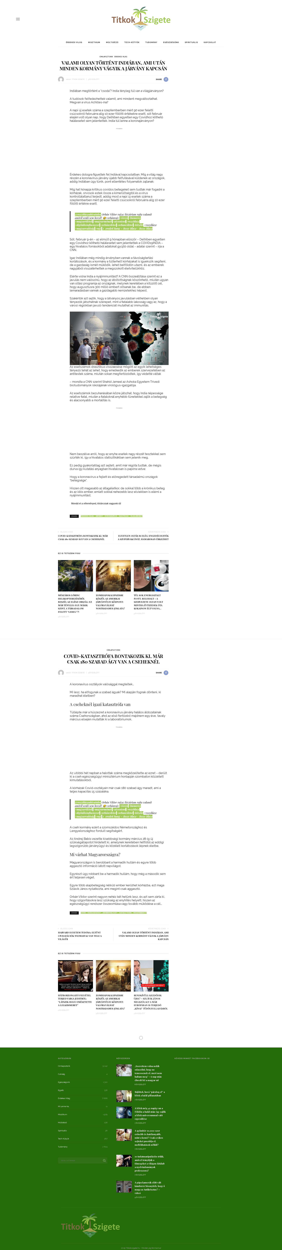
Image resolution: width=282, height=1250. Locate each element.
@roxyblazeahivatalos (88, 214)
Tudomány (151, 42)
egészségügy (94, 913)
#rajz (98, 228)
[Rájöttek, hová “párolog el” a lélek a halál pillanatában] (124, 1096)
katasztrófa (125, 913)
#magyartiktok (84, 221)
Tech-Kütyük (131, 42)
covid (83, 913)
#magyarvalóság (84, 228)
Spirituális (191, 42)
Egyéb (61, 1090)
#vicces (123, 218)
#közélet (138, 225)
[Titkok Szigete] (90, 1225)
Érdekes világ (74, 42)
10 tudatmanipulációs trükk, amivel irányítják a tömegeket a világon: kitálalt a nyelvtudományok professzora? (149, 1163)
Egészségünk (171, 42)
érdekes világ (87, 516)
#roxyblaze (132, 221)
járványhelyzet (110, 913)
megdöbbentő (140, 913)
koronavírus (111, 516)
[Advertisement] (119, 151)
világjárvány (136, 516)
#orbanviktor (125, 225)
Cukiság (61, 1074)
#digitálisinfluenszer (87, 225)
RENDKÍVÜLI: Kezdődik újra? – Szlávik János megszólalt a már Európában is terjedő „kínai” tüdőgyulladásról (151, 1002)
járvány (99, 516)
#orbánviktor (108, 225)
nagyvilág (124, 516)
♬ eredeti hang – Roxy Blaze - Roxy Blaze (127, 228)
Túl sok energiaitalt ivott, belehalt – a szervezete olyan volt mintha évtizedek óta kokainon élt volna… (148, 602)
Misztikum (94, 42)
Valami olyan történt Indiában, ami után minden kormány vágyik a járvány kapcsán (144, 936)
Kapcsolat (210, 42)
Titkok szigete (78, 79)
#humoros (135, 218)
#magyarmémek (102, 221)
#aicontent (119, 221)
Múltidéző (112, 42)
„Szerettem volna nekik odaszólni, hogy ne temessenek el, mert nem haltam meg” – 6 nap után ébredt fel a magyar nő (148, 1073)
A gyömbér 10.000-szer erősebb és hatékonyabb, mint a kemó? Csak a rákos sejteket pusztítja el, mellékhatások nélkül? (149, 1137)
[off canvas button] (18, 19)
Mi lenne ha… (64, 1106)
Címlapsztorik (106, 57)
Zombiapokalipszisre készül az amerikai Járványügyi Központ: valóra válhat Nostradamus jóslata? (110, 602)
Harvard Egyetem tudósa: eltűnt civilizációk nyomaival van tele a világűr (80, 936)
